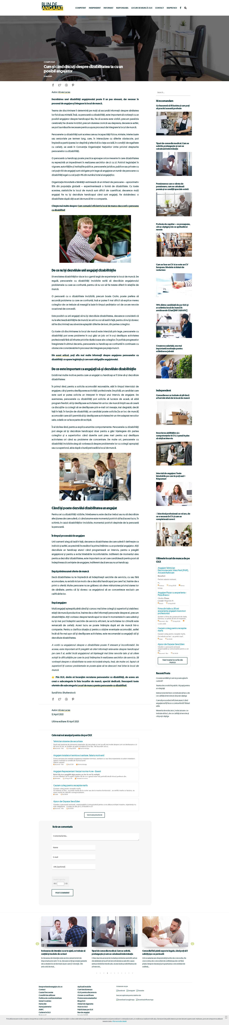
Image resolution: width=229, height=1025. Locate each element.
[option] (64, 942)
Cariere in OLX (45, 1012)
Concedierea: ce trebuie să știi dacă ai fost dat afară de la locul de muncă (173, 396)
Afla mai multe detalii (119, 1021)
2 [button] (100, 973)
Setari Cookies (45, 1001)
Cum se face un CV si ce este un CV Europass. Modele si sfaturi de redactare (172, 267)
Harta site (43, 1004)
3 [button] (104, 973)
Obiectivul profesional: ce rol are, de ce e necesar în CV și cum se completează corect (173, 516)
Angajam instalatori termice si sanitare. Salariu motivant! (78, 755)
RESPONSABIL (122, 8)
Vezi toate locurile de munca (172, 661)
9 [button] (125, 973)
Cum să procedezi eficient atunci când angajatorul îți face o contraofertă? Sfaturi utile (173, 703)
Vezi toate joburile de (94, 815)
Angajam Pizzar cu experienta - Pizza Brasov (172, 593)
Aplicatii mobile (84, 987)
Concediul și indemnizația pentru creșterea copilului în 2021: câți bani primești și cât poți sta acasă (112, 956)
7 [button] (118, 973)
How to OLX (83, 1007)
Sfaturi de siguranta (85, 1004)
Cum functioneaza (85, 989)
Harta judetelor (45, 1007)
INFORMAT (108, 8)
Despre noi (172, 8)
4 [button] (107, 973)
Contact (159, 8)
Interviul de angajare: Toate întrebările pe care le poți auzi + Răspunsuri (170, 476)
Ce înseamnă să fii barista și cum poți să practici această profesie (173, 107)
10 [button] (129, 973)
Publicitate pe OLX (85, 1009)
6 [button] (114, 973)
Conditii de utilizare (47, 995)
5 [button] (111, 973)
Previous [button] (37, 944)
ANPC (41, 1009)
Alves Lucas (64, 92)
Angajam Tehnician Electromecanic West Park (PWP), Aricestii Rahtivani (173, 570)
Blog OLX (81, 1001)
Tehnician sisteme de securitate (68, 741)
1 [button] (96, 973)
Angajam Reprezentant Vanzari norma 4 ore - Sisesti (77, 771)
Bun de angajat (84, 1012)
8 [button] (121, 973)
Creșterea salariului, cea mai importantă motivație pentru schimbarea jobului (169, 348)
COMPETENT (80, 8)
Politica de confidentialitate (50, 998)
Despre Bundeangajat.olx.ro (50, 987)
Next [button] (192, 944)
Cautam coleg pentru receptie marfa (70, 785)
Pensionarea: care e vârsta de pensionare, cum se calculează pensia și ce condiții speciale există (172, 186)
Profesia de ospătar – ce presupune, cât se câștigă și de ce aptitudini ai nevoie (173, 227)
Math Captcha (59, 879)
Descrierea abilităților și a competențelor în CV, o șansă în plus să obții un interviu (172, 436)
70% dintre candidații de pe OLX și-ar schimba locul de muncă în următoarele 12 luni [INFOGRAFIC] (172, 308)
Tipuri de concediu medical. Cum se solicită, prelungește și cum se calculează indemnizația (172, 146)
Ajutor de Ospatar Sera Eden (66, 801)
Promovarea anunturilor (87, 998)
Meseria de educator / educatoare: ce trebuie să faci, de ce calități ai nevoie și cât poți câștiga (172, 713)
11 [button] (132, 973)
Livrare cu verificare (86, 995)
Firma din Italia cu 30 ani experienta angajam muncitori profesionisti (172, 610)
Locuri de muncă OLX (141, 8)
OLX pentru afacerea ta (87, 992)
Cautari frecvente (46, 992)
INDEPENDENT (95, 8)
